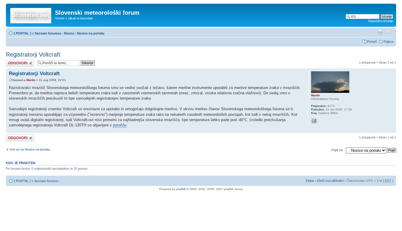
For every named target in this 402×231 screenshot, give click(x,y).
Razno (69, 33)
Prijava (388, 41)
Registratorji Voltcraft (33, 54)
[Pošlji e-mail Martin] (314, 121)
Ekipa (310, 180)
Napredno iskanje (380, 21)
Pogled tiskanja (380, 32)
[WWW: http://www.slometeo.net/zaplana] (322, 121)
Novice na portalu (90, 33)
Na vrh (391, 129)
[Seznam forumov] (31, 14)
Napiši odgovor (16, 61)
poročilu (119, 125)
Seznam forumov (48, 33)
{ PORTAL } (22, 33)
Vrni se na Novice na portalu (29, 149)
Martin (30, 80)
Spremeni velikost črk (389, 32)
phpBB (181, 189)
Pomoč (372, 41)
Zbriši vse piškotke (331, 180)
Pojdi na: (337, 150)
